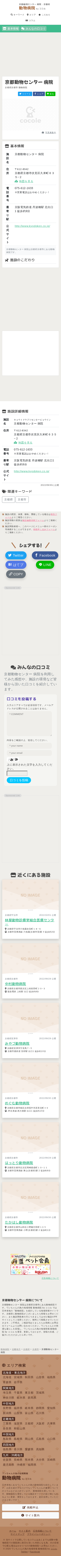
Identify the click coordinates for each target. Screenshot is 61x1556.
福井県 (18, 1408)
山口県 (51, 1438)
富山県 (29, 1413)
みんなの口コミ (36, 28)
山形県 (40, 1377)
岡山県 (29, 1438)
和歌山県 (19, 1428)
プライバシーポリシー (38, 1534)
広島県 (40, 1438)
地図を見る (26, 181)
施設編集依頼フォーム (33, 520)
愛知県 (51, 1408)
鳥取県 (7, 1438)
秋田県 (29, 1377)
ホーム (12, 1531)
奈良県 (7, 1428)
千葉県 (18, 1392)
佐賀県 (7, 1459)
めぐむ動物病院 (17, 1103)
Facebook (46, 555)
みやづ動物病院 (17, 1043)
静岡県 (40, 1408)
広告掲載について (50, 1278)
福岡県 (32, 1464)
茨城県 (40, 1392)
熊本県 (29, 1459)
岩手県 (18, 1382)
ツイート (26, 94)
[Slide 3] (36, 129)
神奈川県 (8, 1397)
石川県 (40, 1413)
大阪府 (40, 1423)
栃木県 (21, 1397)
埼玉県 (7, 1392)
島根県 (18, 1438)
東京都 (29, 1392)
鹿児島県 (8, 1464)
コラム (31, 20)
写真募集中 (50, 132)
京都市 (22, 499)
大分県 (40, 1459)
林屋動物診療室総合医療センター (29, 922)
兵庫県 (51, 1423)
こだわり (45, 15)
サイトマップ (18, 1534)
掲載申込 (32, 1507)
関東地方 (8, 1388)
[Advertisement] (30, 50)
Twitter (18, 555)
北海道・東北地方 (14, 1372)
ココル (54, 1549)
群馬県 (32, 1397)
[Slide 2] (30, 129)
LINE (46, 565)
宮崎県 (51, 1459)
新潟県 (7, 1413)
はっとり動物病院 (19, 1162)
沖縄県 (21, 1464)
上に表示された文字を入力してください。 (29, 766)
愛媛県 (29, 1449)
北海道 (7, 1377)
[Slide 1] (24, 129)
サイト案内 (32, 1515)
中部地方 (8, 1403)
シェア (40, 94)
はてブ (18, 565)
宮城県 (18, 1377)
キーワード (18, 15)
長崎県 (18, 1459)
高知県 (40, 1449)
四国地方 (8, 1444)
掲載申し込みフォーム (44, 529)
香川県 (18, 1449)
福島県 (51, 1377)
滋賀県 (18, 1423)
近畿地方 (8, 1419)
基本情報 (13, 28)
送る (51, 94)
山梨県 (18, 1413)
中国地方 (8, 1434)
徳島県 (7, 1449)
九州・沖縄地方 (13, 1455)
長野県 (7, 1408)
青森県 (7, 1382)
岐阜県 (29, 1408)
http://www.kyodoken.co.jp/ (32, 226)
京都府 (8, 499)
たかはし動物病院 (19, 1222)
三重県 (7, 1423)
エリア (32, 15)
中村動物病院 (15, 983)
